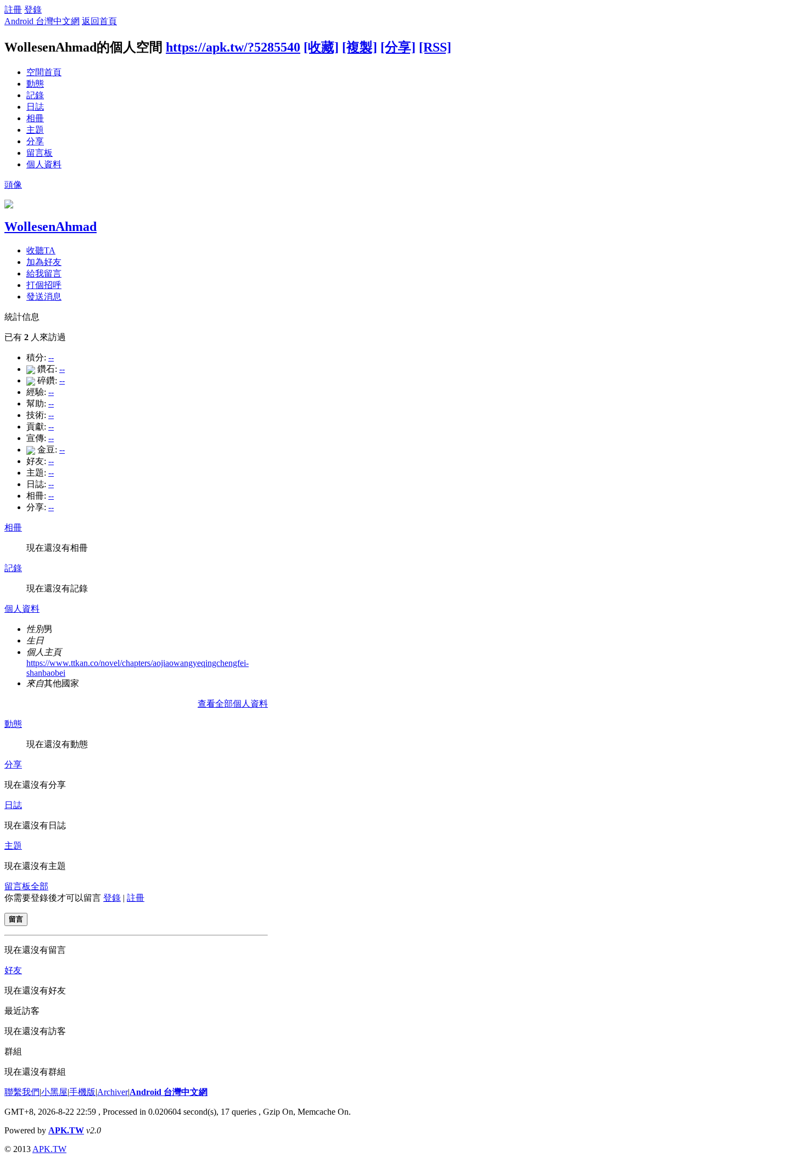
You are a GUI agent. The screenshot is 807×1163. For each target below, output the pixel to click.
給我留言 (43, 273)
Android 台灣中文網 (42, 21)
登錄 (33, 9)
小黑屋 (54, 1092)
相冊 (35, 118)
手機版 (82, 1092)
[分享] (398, 47)
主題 (35, 129)
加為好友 (43, 262)
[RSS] (435, 47)
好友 (13, 970)
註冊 (13, 9)
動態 (35, 83)
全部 (39, 886)
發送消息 (43, 296)
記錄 (35, 95)
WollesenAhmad (50, 226)
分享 (35, 141)
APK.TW (66, 1130)
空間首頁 (43, 72)
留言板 (39, 152)
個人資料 (43, 164)
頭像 (13, 184)
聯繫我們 (22, 1092)
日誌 (35, 106)
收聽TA (40, 250)
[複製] (359, 47)
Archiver (112, 1092)
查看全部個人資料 (233, 703)
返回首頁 (99, 21)
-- (51, 357)
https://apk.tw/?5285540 (233, 47)
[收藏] (321, 47)
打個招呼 (43, 285)
